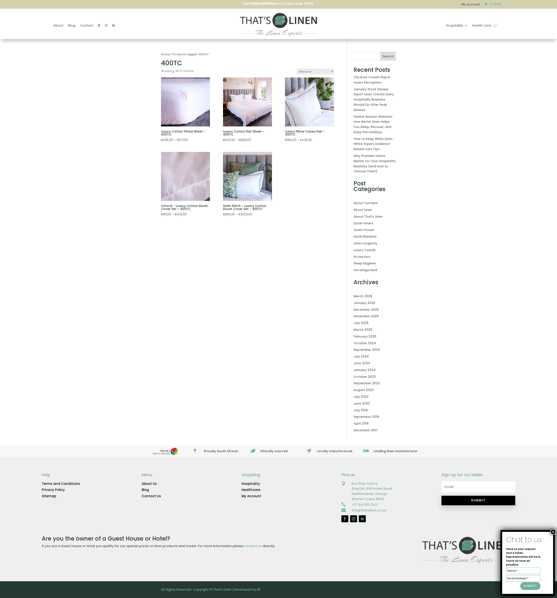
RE (258, 589)
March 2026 (363, 296)
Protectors (362, 257)
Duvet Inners (363, 223)
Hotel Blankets (365, 236)
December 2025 (366, 309)
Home (165, 54)
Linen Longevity (365, 243)
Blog (71, 26)
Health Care (481, 26)
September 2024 (367, 350)
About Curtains (366, 203)
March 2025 (363, 330)
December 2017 (366, 430)
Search (388, 56)
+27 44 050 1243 (364, 504)
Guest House (364, 230)
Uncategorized (365, 270)
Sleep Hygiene (365, 263)
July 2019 (361, 410)
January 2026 (364, 303)
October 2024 (365, 343)
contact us (253, 546)
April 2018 (361, 423)
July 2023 (361, 397)
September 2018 (366, 417)
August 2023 (364, 390)
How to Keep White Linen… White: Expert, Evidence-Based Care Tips (374, 144)
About (58, 26)
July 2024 (361, 356)
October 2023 (365, 377)
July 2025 (361, 323)
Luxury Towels (365, 250)
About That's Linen (368, 216)
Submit (530, 586)
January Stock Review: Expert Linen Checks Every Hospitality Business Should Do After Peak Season (374, 99)
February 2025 (365, 336)
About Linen (363, 210)
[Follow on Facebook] (344, 518)
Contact (86, 26)
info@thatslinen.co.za (369, 510)
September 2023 (367, 383)
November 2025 (366, 316)
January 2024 (365, 370)
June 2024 (362, 363)
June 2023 (362, 403)
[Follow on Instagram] (353, 518)
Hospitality (454, 26)
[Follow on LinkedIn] (362, 518)
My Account (472, 5)
